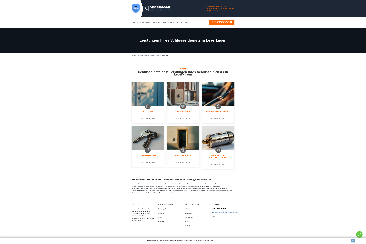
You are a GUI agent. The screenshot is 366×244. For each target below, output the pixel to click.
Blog (186, 22)
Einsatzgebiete (145, 22)
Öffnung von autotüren (218, 112)
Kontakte (180, 22)
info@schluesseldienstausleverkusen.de (162, 10)
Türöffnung (147, 112)
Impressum (171, 22)
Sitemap (187, 225)
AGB (186, 209)
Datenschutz (189, 217)
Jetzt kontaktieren (147, 118)
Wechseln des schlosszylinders (218, 156)
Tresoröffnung (183, 112)
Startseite (135, 22)
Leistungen (156, 22)
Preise (164, 22)
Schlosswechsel (183, 155)
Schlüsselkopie (147, 155)
